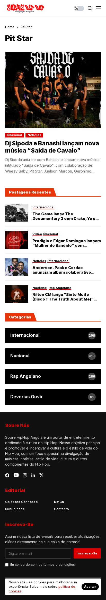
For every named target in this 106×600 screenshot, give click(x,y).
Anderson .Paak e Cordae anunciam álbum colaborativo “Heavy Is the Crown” (61, 270)
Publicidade (15, 509)
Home (9, 27)
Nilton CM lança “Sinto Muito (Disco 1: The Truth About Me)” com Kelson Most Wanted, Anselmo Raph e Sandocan (63, 297)
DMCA (59, 502)
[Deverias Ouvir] (53, 397)
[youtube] (16, 475)
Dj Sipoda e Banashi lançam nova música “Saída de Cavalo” (52, 147)
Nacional (14, 135)
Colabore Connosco (21, 502)
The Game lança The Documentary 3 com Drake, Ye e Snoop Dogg (63, 216)
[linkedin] (33, 475)
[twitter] (41, 475)
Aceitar (90, 586)
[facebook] (7, 475)
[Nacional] (53, 356)
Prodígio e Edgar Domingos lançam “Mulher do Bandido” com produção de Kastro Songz (66, 243)
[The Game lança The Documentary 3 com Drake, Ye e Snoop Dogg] (16, 213)
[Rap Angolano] (53, 376)
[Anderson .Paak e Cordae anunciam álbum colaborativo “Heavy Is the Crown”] (16, 267)
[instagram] (25, 475)
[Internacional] (53, 335)
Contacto (61, 509)
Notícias (34, 135)
